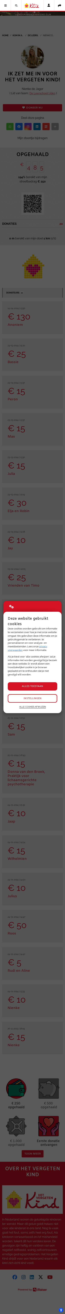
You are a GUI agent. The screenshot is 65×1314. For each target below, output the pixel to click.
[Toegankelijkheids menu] (61, 1310)
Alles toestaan (32, 686)
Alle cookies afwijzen (32, 707)
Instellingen (33, 698)
